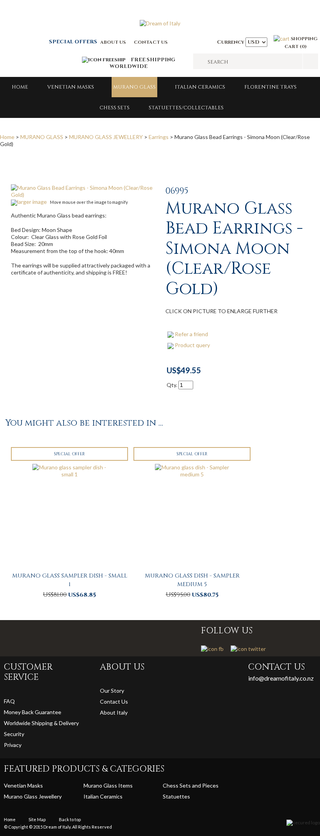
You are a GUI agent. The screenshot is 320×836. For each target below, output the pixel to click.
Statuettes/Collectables (186, 107)
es (187, 796)
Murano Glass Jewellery (33, 796)
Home (20, 87)
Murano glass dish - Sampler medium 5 (192, 580)
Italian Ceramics (200, 87)
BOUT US (115, 42)
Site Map (37, 819)
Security (14, 734)
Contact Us (114, 701)
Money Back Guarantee (32, 712)
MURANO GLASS (134, 87)
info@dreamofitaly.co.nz (281, 678)
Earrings (159, 137)
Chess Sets (115, 107)
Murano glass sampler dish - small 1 (69, 580)
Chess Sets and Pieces (191, 785)
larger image (32, 201)
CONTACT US (150, 42)
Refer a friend (191, 334)
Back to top (70, 819)
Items (125, 785)
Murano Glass (101, 785)
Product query (192, 345)
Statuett (173, 796)
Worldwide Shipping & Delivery (41, 723)
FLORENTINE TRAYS (270, 87)
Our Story (112, 690)
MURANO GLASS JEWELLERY (106, 137)
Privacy (13, 745)
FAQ (9, 701)
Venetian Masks (70, 87)
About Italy (114, 712)
